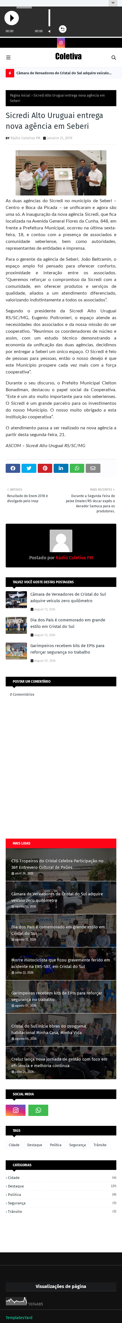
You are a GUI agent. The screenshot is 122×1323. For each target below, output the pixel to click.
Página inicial (20, 95)
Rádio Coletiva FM (25, 138)
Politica (56, 1145)
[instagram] (61, 43)
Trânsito (100, 1145)
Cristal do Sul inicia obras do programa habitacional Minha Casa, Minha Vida (48, 1029)
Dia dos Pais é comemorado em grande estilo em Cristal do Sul (67, 623)
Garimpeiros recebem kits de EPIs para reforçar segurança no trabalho (67, 649)
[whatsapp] (38, 1110)
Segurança (77, 1145)
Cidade (14, 1145)
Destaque (34, 1145)
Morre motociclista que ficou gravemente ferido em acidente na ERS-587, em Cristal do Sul (60, 963)
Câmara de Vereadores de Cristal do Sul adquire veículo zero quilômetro (62, 74)
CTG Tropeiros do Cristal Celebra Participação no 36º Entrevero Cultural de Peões (57, 864)
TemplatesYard (19, 1317)
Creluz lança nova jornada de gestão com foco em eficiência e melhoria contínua (59, 1062)
